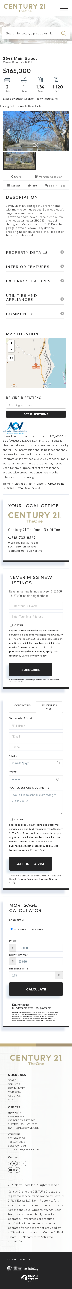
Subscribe (30, 669)
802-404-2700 (16, 1138)
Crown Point (56, 483)
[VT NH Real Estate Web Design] (36, 1278)
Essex (40, 483)
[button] (64, 33)
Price (13, 940)
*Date (13, 755)
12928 (10, 488)
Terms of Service (48, 878)
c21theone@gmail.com (23, 1127)
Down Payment (19, 954)
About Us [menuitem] (14, 1095)
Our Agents (34, 550)
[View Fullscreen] (11, 358)
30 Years (19, 929)
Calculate (36, 989)
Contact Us (16, 550)
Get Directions (36, 414)
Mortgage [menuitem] (15, 1091)
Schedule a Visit (49, 707)
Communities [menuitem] (17, 1088)
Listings (20, 483)
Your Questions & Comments (29, 787)
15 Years (37, 929)
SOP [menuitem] (10, 1099)
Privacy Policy (38, 655)
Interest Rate (18, 968)
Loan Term (16, 920)
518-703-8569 (23, 537)
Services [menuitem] (14, 1084)
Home (7, 483)
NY (31, 483)
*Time (13, 772)
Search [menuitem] (13, 1080)
